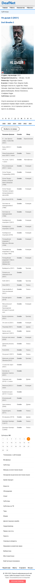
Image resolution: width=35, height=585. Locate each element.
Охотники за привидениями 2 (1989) (7, 205)
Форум (5, 516)
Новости (6, 486)
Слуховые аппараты (10, 541)
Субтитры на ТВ (8, 506)
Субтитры (5, 12)
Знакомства (21, 8)
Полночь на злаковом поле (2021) (7, 274)
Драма (28, 297)
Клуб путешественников (11, 561)
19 (20, 446)
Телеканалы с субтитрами (12, 455)
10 (11, 442)
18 (15, 446)
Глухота (5, 536)
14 (28, 442)
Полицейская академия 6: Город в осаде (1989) (8, 251)
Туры (5, 511)
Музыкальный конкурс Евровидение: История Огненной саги (8, 308)
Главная (5, 8)
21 (28, 446)
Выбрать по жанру (10, 129)
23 (7, 450)
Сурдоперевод (8, 526)
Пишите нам (6, 568)
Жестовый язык (8, 556)
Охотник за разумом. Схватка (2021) (8, 373)
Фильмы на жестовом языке (13, 470)
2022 (25, 123)
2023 (19, 123)
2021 (30, 123)
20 (24, 446)
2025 (9, 123)
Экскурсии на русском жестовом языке (16, 475)
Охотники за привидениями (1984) (7, 214)
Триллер (28, 268)
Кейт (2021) (6, 281)
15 (3, 446)
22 (3, 450)
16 (7, 446)
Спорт (5, 496)
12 (20, 442)
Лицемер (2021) (7, 327)
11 (15, 442)
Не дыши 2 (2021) (8, 354)
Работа (12, 8)
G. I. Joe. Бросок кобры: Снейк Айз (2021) (8, 141)
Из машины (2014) (8, 417)
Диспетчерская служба (11, 521)
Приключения (28, 139)
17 (11, 446)
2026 (3, 123)
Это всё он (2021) (7, 322)
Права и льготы (8, 531)
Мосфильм (7, 460)
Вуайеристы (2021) (8, 268)
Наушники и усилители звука (12, 546)
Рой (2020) (5, 350)
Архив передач (8, 480)
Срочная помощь (17, 581)
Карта (7, 577)
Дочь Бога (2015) (7, 199)
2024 (14, 123)
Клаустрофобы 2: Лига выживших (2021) (7, 291)
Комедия (28, 166)
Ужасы (28, 153)
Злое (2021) (6, 285)
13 (24, 442)
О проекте (22, 568)
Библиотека (7, 551)
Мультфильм (28, 159)
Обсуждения (7, 491)
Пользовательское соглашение (20, 577)
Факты (14, 568)
